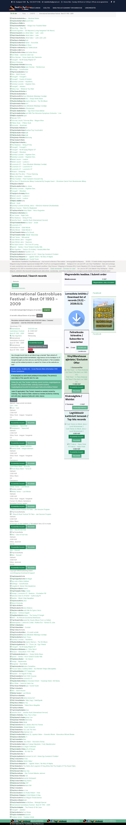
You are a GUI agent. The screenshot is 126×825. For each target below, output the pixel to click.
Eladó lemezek (35, 8)
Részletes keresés (18, 288)
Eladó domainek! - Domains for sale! (63, 269)
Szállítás (46, 8)
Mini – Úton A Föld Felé (18, 530)
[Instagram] (114, 2)
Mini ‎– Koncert (15, 550)
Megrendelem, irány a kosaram (103, 282)
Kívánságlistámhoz (80, 407)
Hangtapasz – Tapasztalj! (18, 426)
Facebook (97, 293)
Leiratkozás (82, 351)
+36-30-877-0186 (35, 2)
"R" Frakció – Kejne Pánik (76, 447)
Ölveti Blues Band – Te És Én (20, 466)
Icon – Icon (14, 405)
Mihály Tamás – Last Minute (19, 487)
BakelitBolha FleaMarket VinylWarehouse (67, 8)
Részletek (31, 423)
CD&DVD (47, 310)
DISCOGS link (32, 329)
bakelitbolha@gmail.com (52, 2)
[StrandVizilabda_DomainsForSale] (103, 314)
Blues (40, 315)
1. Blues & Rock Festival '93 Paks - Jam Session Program (30, 509)
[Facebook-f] (111, 2)
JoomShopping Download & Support (22, 573)
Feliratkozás (82, 348)
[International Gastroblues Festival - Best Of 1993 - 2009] (18, 340)
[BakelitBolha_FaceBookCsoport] (27, 821)
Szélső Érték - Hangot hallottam (21, 446)
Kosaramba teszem (18, 423)
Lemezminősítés (90, 8)
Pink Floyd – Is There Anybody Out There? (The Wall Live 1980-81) (77, 379)
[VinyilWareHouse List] (77, 318)
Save (31, 349)
